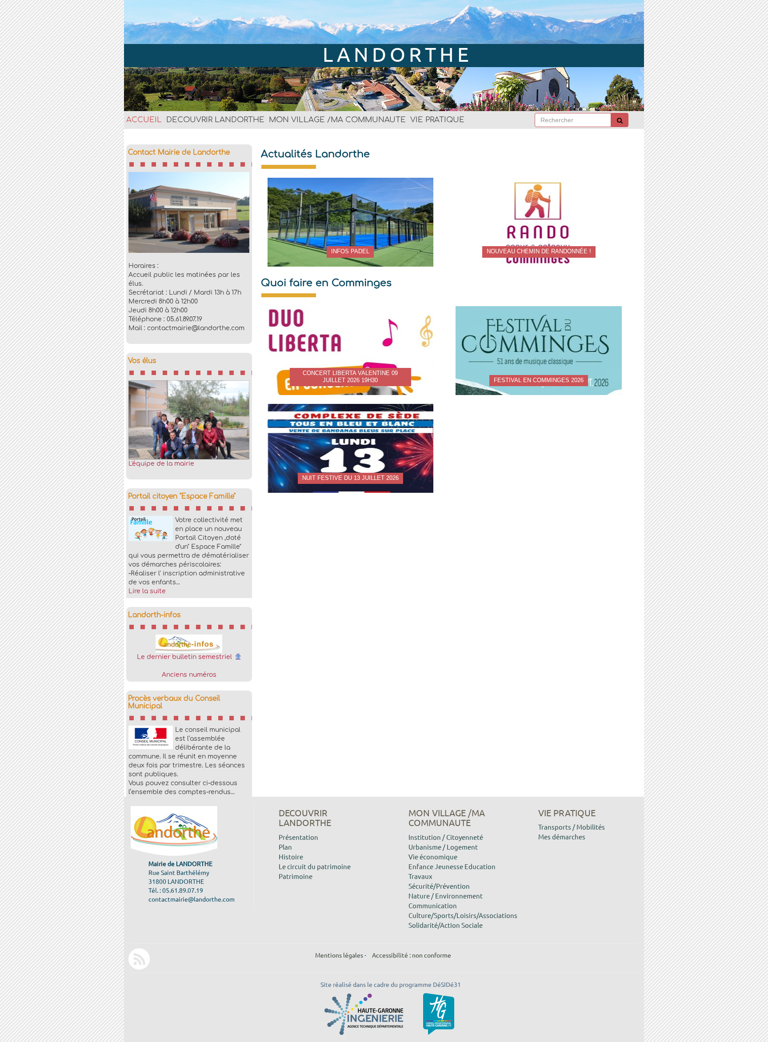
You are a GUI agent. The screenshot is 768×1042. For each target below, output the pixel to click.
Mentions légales (339, 955)
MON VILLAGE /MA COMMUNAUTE (337, 120)
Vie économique (432, 856)
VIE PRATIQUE (437, 120)
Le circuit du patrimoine (315, 866)
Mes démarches (561, 836)
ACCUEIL (144, 120)
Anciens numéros (189, 674)
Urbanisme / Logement (443, 846)
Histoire (291, 856)
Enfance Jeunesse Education (452, 866)
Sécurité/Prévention (439, 886)
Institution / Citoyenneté (445, 837)
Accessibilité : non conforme (411, 955)
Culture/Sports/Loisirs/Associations (462, 915)
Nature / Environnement (445, 895)
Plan (285, 846)
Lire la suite (147, 591)
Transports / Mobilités (571, 826)
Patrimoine (295, 876)
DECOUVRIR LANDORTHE (215, 120)
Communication (432, 905)
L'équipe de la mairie (161, 463)
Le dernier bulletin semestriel (184, 657)
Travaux (420, 876)
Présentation (298, 837)
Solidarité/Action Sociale (445, 925)
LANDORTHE (397, 54)
